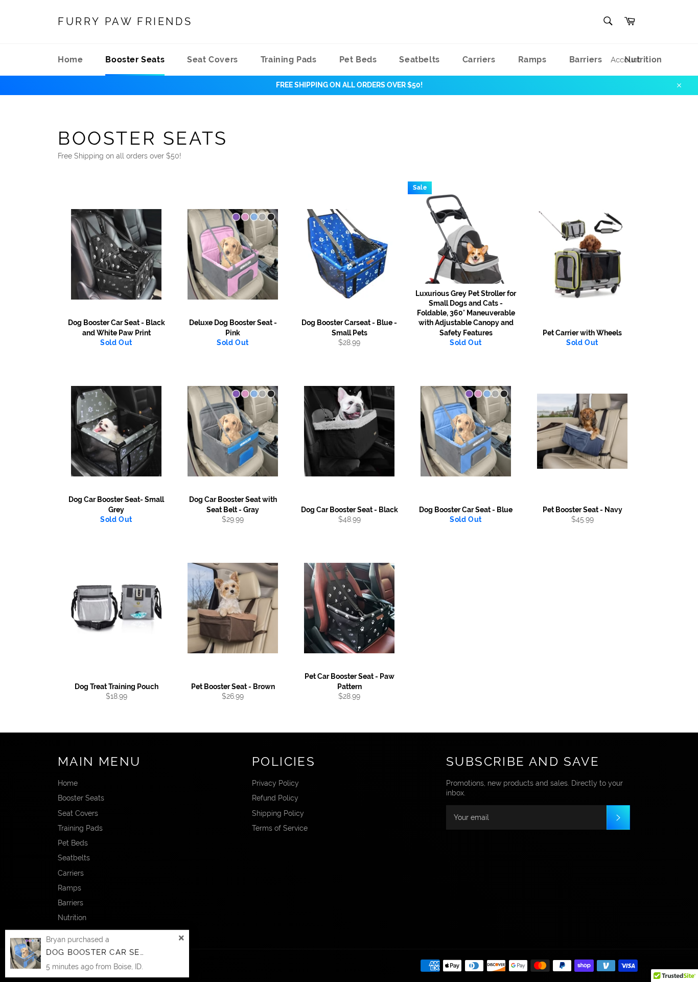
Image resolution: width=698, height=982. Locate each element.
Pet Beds (358, 59)
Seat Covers (212, 59)
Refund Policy (275, 798)
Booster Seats (135, 59)
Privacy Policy (275, 783)
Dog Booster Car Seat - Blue (113, 952)
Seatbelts (419, 59)
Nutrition (72, 918)
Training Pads (289, 59)
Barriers (585, 59)
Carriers (479, 59)
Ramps (532, 59)
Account (625, 59)
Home (70, 59)
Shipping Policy (278, 813)
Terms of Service (280, 828)
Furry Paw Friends (125, 21)
